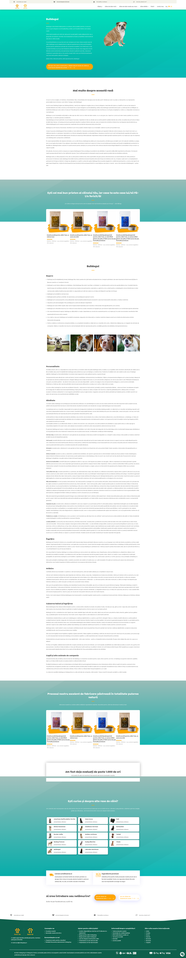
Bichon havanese (59, 826)
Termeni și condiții (118, 937)
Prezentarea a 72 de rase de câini (88, 940)
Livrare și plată (117, 940)
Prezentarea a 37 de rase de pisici (88, 942)
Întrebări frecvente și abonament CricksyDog (58, 942)
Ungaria (148, 942)
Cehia (147, 931)
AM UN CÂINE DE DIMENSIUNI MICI (101, 897)
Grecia (148, 935)
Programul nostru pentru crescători (56, 940)
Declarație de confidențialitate (121, 933)
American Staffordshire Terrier (64, 819)
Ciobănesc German (91, 826)
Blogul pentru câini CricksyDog (88, 935)
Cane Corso (89, 819)
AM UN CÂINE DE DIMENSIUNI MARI (125, 897)
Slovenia (148, 940)
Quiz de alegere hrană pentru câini (89, 938)
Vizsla (118, 842)
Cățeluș (99, 6)
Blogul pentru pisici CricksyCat (87, 937)
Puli (117, 819)
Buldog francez (59, 842)
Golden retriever (91, 834)
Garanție (115, 938)
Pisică (152, 6)
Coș (166, 6)
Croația (148, 933)
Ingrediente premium (110, 874)
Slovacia (148, 938)
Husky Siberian (90, 842)
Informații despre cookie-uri (120, 935)
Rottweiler (120, 826)
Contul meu (160, 6)
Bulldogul (57, 849)
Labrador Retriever (92, 849)
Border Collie (58, 834)
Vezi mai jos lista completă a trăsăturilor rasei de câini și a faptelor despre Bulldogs (68, 66)
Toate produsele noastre (119, 931)
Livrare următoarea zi (63, 874)
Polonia (148, 937)
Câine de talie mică (110, 6)
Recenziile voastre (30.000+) (53, 933)
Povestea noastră (51, 931)
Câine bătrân (144, 6)
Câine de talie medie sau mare (128, 6)
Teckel (118, 834)
